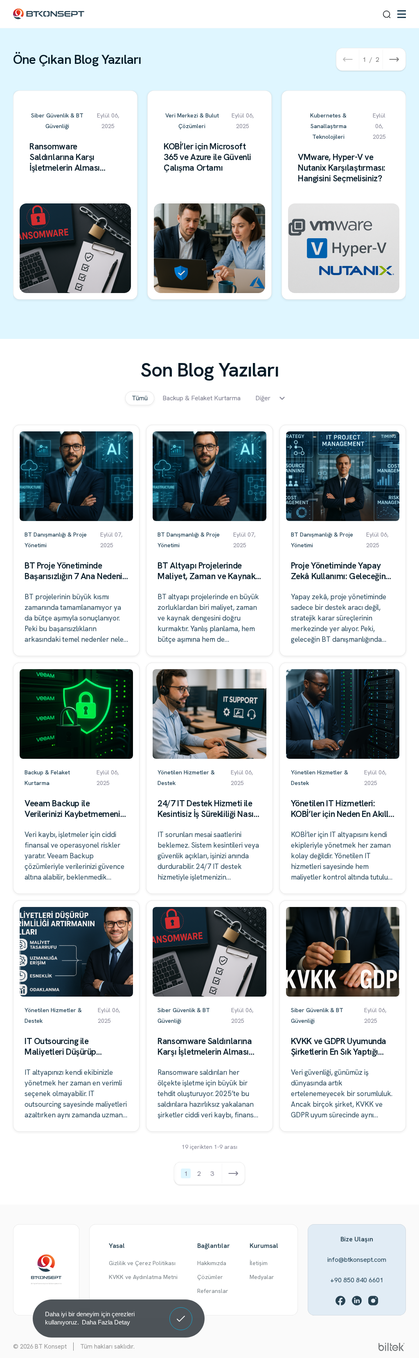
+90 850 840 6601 (356, 1280)
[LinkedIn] (357, 1300)
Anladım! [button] (181, 1312)
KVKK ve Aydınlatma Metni (143, 1277)
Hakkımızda (211, 1263)
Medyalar (262, 1277)
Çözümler (210, 1277)
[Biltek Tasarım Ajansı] (391, 1346)
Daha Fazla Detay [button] (106, 1322)
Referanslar (212, 1291)
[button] (347, 59)
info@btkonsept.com (356, 1259)
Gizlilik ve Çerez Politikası (142, 1263)
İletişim (259, 1263)
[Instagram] (373, 1300)
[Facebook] (340, 1300)
